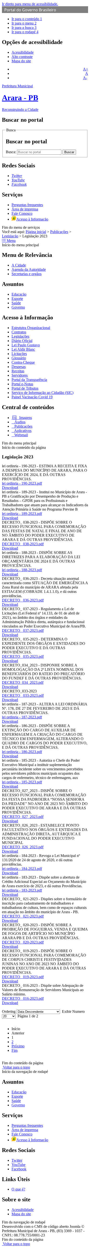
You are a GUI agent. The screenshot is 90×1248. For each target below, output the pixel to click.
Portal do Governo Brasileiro (30, 10)
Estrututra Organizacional (31, 328)
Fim (15, 1050)
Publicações (59, 232)
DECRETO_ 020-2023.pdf (23, 942)
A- (85, 78)
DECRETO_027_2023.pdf (22, 817)
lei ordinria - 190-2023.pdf (22, 483)
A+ (85, 69)
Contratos (19, 332)
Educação (19, 294)
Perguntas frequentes (27, 205)
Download (10, 488)
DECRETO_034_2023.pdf (22, 682)
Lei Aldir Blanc (23, 349)
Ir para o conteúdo (27, 19)
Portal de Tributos (25, 388)
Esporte (17, 299)
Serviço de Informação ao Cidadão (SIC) (42, 393)
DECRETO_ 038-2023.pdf (23, 544)
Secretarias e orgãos (27, 274)
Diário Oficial (22, 341)
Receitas (18, 371)
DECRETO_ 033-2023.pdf (23, 695)
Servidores (20, 375)
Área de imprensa (25, 209)
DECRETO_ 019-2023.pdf (23, 977)
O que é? (18, 1189)
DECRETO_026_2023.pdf (22, 847)
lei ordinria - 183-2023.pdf (22, 890)
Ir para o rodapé (25, 32)
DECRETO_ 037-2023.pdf (23, 630)
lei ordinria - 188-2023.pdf (22, 570)
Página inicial (36, 232)
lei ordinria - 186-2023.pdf (22, 752)
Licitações (19, 354)
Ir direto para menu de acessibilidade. (30, 4)
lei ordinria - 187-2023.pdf (22, 717)
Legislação (10, 236)
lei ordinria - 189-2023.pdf (22, 514)
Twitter (17, 1160)
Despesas (19, 367)
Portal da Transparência (29, 380)
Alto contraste (22, 57)
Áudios (19, 422)
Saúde (16, 303)
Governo (18, 307)
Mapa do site (21, 61)
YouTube (18, 1165)
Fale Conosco (22, 213)
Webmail (20, 435)
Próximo (18, 1046)
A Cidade (19, 265)
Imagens (25, 418)
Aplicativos (22, 431)
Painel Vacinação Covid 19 (32, 397)
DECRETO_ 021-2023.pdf (23, 916)
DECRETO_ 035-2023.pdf (23, 656)
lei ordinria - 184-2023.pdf (22, 869)
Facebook (19, 1169)
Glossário (19, 358)
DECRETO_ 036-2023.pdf (23, 600)
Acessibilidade (23, 52)
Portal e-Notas (22, 384)
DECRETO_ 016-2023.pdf (23, 998)
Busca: (11, 152)
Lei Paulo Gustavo (26, 345)
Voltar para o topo (16, 1067)
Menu (11, 241)
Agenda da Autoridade (29, 269)
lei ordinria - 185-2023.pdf (22, 782)
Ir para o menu (24, 23)
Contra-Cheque (23, 362)
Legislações (20, 336)
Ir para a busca (24, 27)
